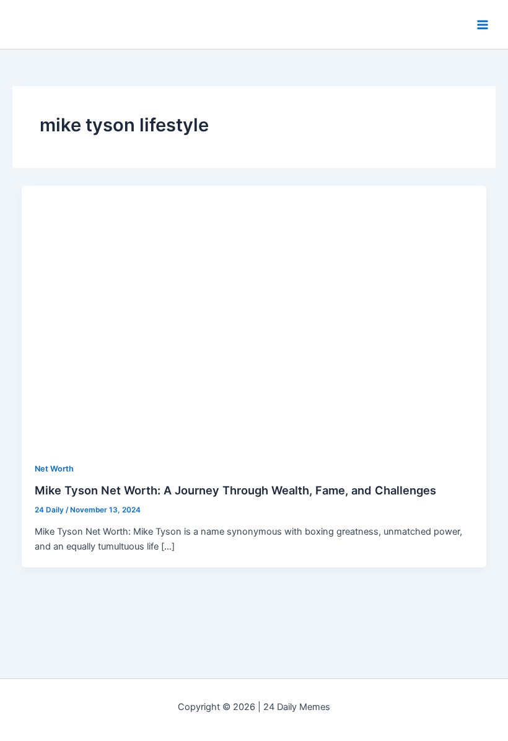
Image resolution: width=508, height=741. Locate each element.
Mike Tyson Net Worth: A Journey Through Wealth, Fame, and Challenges (235, 490)
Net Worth (54, 468)
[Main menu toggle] (483, 25)
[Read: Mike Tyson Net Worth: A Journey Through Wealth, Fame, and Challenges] (254, 316)
